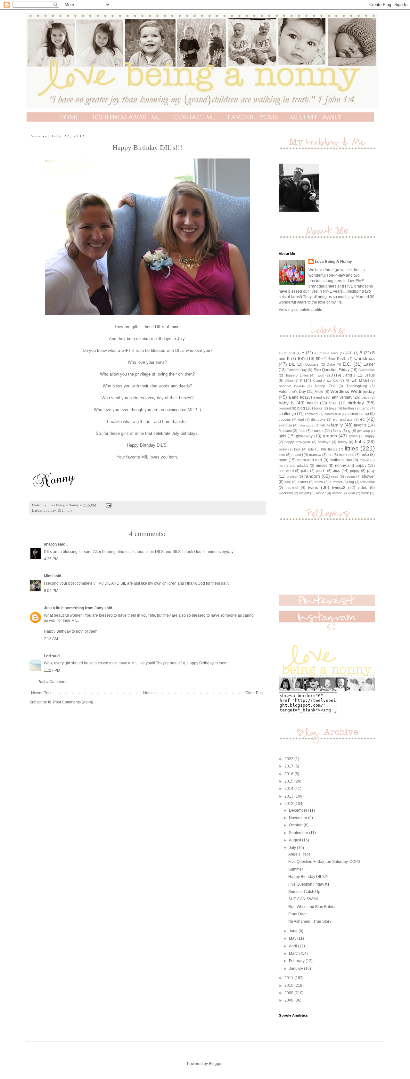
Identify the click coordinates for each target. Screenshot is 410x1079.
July (293, 848)
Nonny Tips (325, 386)
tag (351, 482)
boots (318, 408)
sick (287, 482)
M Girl (364, 380)
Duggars (312, 364)
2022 (289, 759)
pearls (320, 471)
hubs (360, 441)
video (362, 487)
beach (312, 403)
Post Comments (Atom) (73, 702)
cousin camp (358, 413)
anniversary (342, 397)
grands (330, 435)
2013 (289, 796)
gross (353, 436)
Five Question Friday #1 (309, 884)
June (294, 931)
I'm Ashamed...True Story (309, 921)
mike (365, 454)
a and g (319, 397)
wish (351, 493)
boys (333, 408)
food (302, 431)
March (295, 953)
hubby (343, 442)
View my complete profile (300, 309)
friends (318, 430)
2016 (289, 774)
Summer (295, 869)
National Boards (292, 386)
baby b (286, 402)
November (298, 817)
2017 (289, 766)
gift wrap (363, 431)
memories (346, 455)
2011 (289, 978)
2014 (289, 788)
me (330, 455)
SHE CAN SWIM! (303, 899)
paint (304, 471)
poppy (355, 471)
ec (362, 419)
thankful (292, 488)
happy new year (297, 442)
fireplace (285, 431)
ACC (349, 353)
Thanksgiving (356, 386)
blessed (285, 408)
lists (311, 449)
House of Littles (296, 375)
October (296, 825)
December (298, 810)
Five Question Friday (331, 370)
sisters (303, 482)
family (337, 424)
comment (311, 414)
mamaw (315, 455)
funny (337, 431)
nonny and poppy (350, 465)
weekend (286, 493)
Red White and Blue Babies (312, 907)
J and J (348, 375)
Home (148, 693)
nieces (321, 465)
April (293, 946)
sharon (50, 544)
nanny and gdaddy (293, 465)
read (334, 476)
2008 (289, 1000)
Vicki (319, 391)
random (312, 476)
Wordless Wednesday (352, 391)
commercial (332, 414)
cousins (285, 419)
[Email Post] (108, 505)
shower (368, 476)
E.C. (347, 364)
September (299, 833)
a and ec (296, 397)
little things (329, 449)
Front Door (297, 914)
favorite (360, 425)
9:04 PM (51, 590)
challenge (287, 413)
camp (365, 408)
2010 (289, 985)
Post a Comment (51, 681)
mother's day (341, 460)
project (292, 476)
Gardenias (366, 370)
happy (370, 436)
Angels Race (299, 854)
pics (336, 470)
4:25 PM (51, 559)
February (297, 961)
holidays (324, 442)
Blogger (215, 1063)
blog (301, 408)
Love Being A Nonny (333, 261)
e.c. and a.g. (343, 419)
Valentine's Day (292, 391)
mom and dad (309, 460)
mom (283, 460)
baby (365, 397)
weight (304, 493)
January (296, 968)
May (293, 938)
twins (313, 487)
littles (351, 448)
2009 (289, 993)
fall (322, 425)
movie (364, 460)
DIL (61, 510)
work (365, 493)
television (367, 482)
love (282, 455)
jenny (283, 449)
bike (333, 403)
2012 (289, 803)
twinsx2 (338, 487)
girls (282, 436)
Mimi (48, 576)
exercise (285, 425)
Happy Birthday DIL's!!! (308, 876)
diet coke (318, 419)
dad (301, 419)
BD (318, 359)
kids (297, 449)
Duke (331, 364)
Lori (47, 656)
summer (336, 482)
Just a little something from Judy (73, 608)
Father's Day (297, 370)
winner (321, 493)
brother (348, 408)
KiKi (335, 380)
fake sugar (306, 425)
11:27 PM (52, 670)
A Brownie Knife (326, 353)
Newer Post (41, 693)
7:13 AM (51, 639)
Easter (369, 364)
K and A (319, 380)
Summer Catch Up (304, 891)
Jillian (289, 380)
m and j (297, 455)
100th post (287, 353)
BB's (302, 358)
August (295, 840)
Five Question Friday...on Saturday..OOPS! (324, 861)
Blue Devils (337, 359)
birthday (50, 510)
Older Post (254, 693)
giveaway (304, 436)
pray (371, 470)
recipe (350, 476)
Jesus (370, 375)
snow (319, 482)
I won (320, 375)
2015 (289, 781)
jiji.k (69, 510)
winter (336, 493)
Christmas (364, 358)
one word (286, 471)
